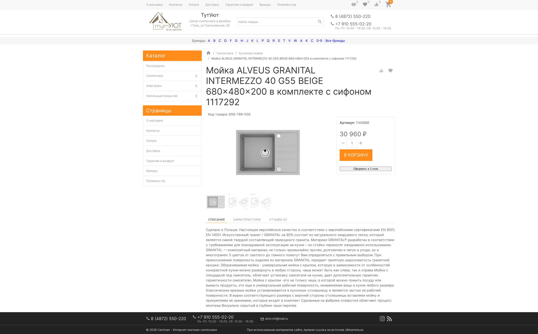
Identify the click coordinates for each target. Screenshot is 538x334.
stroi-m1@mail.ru (276, 318)
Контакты (175, 4)
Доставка (212, 4)
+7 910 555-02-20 (353, 24)
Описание (216, 219)
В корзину (356, 155)
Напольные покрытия (161, 96)
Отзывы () (278, 219)
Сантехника (154, 75)
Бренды (265, 4)
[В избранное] (390, 70)
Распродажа (155, 66)
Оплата (194, 4)
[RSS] (389, 318)
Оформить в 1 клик (365, 168)
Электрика (154, 85)
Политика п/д (286, 4)
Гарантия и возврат (239, 4)
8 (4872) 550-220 (353, 16)
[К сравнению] (381, 70)
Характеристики (247, 219)
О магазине (154, 4)
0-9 (319, 40)
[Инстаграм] (382, 318)
